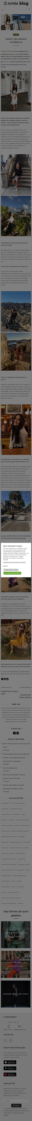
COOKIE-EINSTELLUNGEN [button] (11, 570)
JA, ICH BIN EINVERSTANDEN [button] (12, 573)
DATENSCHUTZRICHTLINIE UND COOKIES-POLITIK (14, 564)
